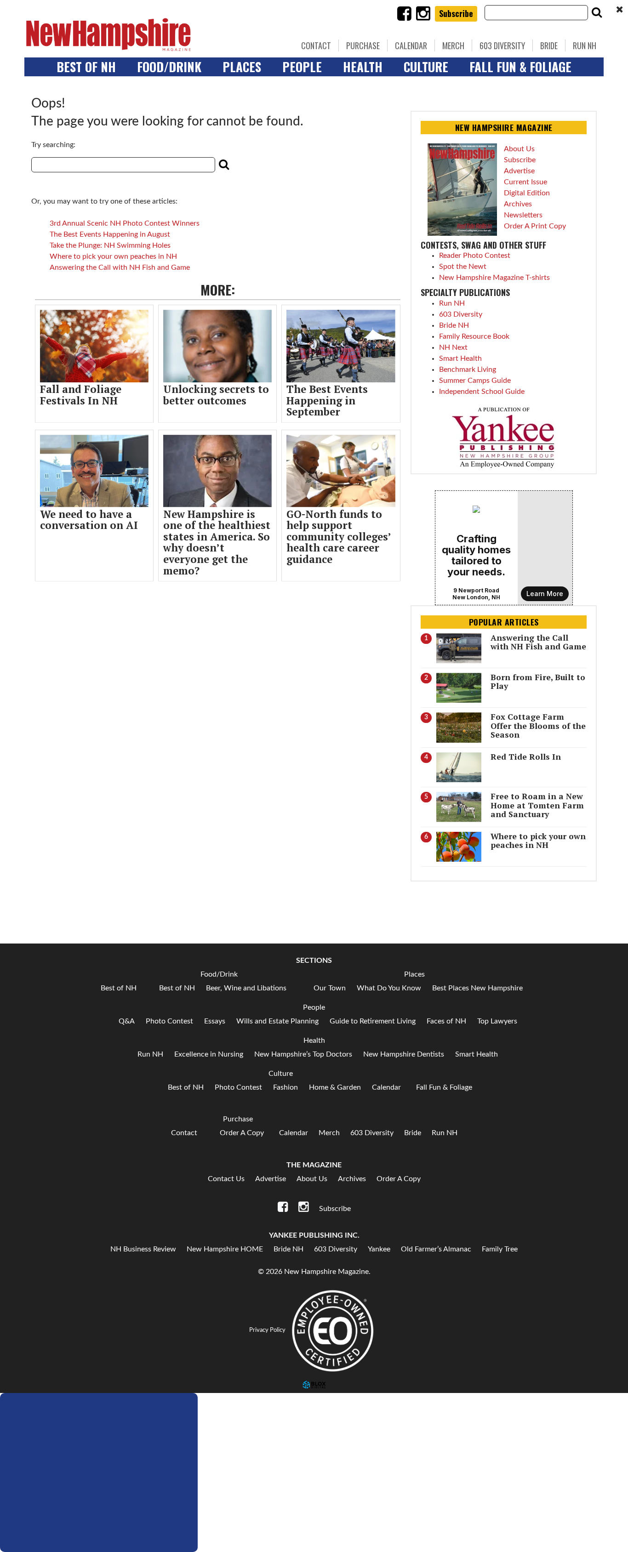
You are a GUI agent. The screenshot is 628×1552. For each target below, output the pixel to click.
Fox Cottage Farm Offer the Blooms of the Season (538, 725)
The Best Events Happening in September (327, 400)
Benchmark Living (467, 369)
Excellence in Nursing (208, 1054)
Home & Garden (335, 1087)
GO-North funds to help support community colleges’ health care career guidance (338, 536)
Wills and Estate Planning (277, 1021)
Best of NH (86, 66)
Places (242, 66)
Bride (549, 45)
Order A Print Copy (535, 226)
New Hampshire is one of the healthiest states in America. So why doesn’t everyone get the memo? (216, 542)
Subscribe (456, 13)
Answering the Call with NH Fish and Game (120, 267)
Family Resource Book (474, 336)
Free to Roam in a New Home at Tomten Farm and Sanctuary (537, 805)
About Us (519, 149)
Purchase (363, 45)
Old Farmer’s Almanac (436, 1249)
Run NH (584, 45)
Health (363, 66)
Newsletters (523, 215)
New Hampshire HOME (225, 1249)
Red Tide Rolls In (526, 756)
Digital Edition (527, 193)
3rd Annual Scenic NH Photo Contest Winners (125, 223)
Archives (518, 204)
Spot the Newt (462, 266)
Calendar (411, 45)
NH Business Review (143, 1249)
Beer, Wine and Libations (246, 988)
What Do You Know (389, 988)
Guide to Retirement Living (373, 1021)
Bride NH (454, 325)
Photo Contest (169, 1021)
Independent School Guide (482, 391)
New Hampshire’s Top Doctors (303, 1054)
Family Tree (500, 1249)
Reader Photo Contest (474, 255)
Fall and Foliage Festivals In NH (80, 394)
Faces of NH (446, 1021)
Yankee (379, 1249)
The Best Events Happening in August (110, 234)
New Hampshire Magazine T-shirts (494, 277)
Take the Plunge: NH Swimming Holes (110, 245)
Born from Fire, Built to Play (538, 681)
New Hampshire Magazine (150, 34)
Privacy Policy (267, 1330)
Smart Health (460, 358)
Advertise (519, 171)
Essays (214, 1021)
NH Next (453, 347)
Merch (453, 45)
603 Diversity (502, 45)
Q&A (127, 1021)
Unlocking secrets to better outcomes (216, 394)
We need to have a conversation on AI (89, 519)
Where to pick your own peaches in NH (113, 256)
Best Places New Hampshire (477, 988)
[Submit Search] (597, 12)
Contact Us (226, 1178)
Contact (316, 45)
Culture (426, 66)
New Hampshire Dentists (403, 1054)
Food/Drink (169, 66)
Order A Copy (242, 1133)
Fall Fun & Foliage (520, 66)
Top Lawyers (497, 1021)
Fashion (285, 1087)
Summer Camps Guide (475, 380)
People (302, 66)
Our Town (330, 988)
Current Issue (525, 182)
